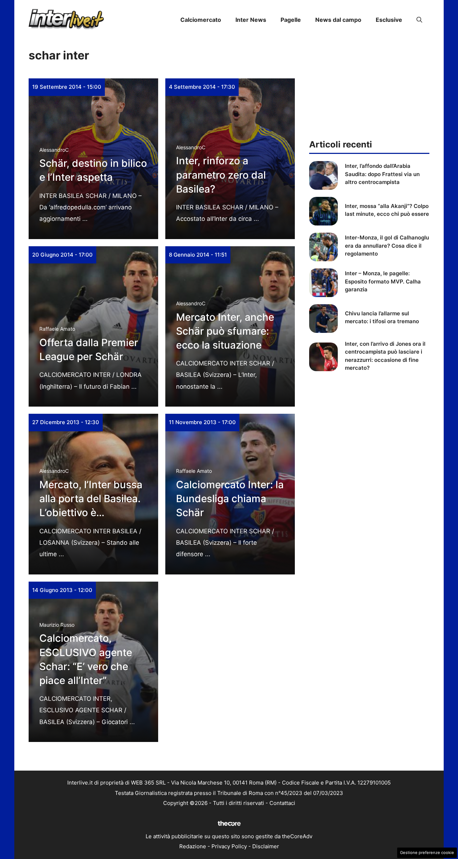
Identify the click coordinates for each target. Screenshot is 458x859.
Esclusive (389, 19)
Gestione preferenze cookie (427, 852)
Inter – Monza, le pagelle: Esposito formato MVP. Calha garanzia (383, 281)
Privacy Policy (229, 846)
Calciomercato (200, 19)
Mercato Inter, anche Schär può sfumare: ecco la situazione (225, 331)
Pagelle (291, 19)
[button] (419, 19)
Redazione (192, 846)
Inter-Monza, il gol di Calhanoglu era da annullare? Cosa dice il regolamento (387, 245)
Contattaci (282, 803)
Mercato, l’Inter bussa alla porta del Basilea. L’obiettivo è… (90, 499)
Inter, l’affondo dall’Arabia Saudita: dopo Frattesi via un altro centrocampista (382, 173)
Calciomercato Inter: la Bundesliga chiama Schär (230, 499)
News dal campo (338, 19)
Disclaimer (265, 846)
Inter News (250, 19)
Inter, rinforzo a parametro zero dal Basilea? (221, 175)
